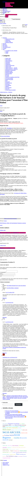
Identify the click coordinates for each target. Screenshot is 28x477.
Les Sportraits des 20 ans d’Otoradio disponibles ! (15, 415)
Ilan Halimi (9, 128)
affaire (8, 223)
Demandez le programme (10, 70)
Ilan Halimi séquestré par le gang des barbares (16, 285)
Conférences (7, 64)
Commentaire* (3, 272)
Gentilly (16, 438)
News (6, 80)
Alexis (5, 220)
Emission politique (9, 72)
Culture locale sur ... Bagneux (6, 92)
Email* (1, 274)
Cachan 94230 (9, 435)
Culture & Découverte (9, 65)
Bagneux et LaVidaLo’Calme (7, 248)
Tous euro (7, 88)
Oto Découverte (8, 82)
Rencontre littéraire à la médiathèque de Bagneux (13, 232)
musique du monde (9, 79)
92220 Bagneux (3, 223)
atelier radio (24, 429)
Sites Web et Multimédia (12, 427)
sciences (12, 429)
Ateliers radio (8, 58)
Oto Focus (7, 84)
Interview (7, 74)
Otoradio (5, 460)
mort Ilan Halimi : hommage (13, 287)
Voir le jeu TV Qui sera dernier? (11, 410)
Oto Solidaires (8, 85)
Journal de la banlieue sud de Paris (12, 77)
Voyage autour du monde (10, 89)
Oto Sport (5, 423)
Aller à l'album (3, 23)
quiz (21, 423)
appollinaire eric (6, 357)
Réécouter (7, 430)
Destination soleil (8, 71)
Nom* (1, 273)
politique (7, 86)
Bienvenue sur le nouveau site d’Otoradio (13, 414)
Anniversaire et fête (10, 426)
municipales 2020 (7, 425)
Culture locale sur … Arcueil (11, 67)
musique (11, 440)
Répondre (5, 298)
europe (12, 425)
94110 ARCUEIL (12, 432)
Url (0, 276)
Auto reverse (7, 59)
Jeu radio (7, 75)
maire (20, 425)
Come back (7, 63)
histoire (23, 423)
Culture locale (8, 66)
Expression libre (8, 73)
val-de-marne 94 (18, 430)
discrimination (14, 223)
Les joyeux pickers (9, 78)
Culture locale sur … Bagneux (11, 68)
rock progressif (8, 87)
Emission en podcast (21, 223)
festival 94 (17, 425)
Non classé (7, 81)
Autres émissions (8, 60)
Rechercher (16, 19)
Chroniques (7, 61)
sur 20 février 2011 (9, 302)
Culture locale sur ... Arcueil (14, 449)
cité (10, 223)
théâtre (12, 438)
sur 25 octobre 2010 (10, 292)
